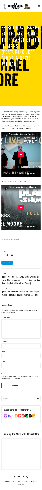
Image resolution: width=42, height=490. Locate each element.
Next (3, 288)
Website (4, 361)
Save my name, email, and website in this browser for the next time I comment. (21, 377)
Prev (5, 274)
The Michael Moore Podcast (20, 482)
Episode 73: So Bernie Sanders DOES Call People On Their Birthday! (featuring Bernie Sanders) (20, 293)
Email (4, 351)
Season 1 (4, 70)
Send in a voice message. (10, 239)
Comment (5, 318)
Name (4, 342)
